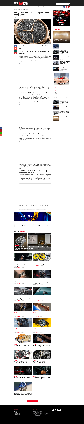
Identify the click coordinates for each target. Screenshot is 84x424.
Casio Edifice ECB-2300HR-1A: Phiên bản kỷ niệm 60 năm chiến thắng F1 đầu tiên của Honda (22, 362)
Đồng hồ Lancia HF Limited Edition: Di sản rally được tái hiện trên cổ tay (41, 346)
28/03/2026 (41, 316)
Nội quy (18, 0)
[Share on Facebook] (15, 46)
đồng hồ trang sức (42, 209)
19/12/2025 (41, 348)
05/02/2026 (22, 348)
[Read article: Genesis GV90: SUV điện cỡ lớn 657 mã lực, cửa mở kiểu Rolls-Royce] (56, 57)
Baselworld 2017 (23, 209)
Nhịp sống (19, 9)
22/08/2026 (61, 59)
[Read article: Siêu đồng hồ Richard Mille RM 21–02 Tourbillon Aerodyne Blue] (23, 419)
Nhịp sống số (23, 9)
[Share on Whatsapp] (15, 51)
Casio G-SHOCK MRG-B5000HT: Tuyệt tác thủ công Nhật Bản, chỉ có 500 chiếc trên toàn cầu (41, 394)
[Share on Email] (15, 48)
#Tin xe (22, 6)
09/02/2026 (41, 332)
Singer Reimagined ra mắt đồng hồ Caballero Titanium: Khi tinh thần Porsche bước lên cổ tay (22, 314)
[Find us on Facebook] (64, 7)
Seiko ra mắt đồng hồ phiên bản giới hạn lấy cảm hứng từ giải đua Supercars (23, 298)
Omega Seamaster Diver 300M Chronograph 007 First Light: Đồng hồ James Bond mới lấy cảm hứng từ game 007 (41, 282)
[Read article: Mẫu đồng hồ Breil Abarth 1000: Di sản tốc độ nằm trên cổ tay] (23, 370)
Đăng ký (68, 0)
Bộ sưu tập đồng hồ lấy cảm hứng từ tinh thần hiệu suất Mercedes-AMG (41, 378)
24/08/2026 (55, 41)
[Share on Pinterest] (15, 53)
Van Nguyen (19, 17)
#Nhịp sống (38, 6)
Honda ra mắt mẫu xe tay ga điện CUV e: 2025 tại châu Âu (64, 112)
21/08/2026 (61, 64)
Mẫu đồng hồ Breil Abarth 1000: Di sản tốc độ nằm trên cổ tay (22, 378)
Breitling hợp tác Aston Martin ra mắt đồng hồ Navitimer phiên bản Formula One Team (41, 330)
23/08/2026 (61, 53)
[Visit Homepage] (21, 3)
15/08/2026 (22, 267)
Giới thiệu (15, 0)
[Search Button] (69, 4)
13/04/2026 (41, 300)
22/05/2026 (41, 284)
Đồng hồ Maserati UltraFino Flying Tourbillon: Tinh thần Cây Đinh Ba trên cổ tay (41, 298)
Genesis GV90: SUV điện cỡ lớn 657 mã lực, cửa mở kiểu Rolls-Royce (64, 56)
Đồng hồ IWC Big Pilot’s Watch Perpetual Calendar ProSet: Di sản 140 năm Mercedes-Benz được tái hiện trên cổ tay (32, 247)
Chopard (37, 209)
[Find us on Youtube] (69, 7)
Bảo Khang (37, 265)
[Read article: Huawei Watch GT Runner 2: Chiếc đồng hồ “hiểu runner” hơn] (42, 307)
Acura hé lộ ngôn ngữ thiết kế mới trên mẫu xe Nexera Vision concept (65, 62)
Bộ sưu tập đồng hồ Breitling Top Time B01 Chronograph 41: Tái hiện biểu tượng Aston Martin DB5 (22, 265)
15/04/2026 (22, 300)
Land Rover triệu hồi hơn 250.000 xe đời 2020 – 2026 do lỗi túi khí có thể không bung (64, 51)
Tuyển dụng (32, 0)
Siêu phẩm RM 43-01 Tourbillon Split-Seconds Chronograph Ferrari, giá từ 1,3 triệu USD (41, 411)
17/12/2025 (22, 364)
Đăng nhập (64, 0)
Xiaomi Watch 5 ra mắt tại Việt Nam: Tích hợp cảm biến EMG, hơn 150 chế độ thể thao (23, 330)
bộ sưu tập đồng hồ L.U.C (31, 209)
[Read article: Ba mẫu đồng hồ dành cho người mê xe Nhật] (42, 257)
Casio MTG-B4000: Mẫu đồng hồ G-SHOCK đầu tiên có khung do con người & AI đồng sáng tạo (22, 411)
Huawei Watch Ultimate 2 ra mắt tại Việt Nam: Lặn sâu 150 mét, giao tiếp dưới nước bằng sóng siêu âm (23, 394)
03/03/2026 (22, 332)
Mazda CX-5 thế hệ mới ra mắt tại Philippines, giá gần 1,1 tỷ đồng (65, 106)
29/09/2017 (24, 17)
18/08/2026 (23, 249)
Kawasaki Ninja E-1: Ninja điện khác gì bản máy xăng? (64, 45)
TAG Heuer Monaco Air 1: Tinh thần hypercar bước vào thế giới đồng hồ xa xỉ (41, 362)
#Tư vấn (42, 6)
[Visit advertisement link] (32, 216)
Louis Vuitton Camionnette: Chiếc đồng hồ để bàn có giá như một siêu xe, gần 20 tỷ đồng (22, 346)
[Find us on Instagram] (66, 7)
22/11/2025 (41, 364)
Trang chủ (17, 6)
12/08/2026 (41, 265)
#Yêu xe (26, 6)
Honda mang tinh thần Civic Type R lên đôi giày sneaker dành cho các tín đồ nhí (64, 68)
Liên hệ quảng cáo (28, 0)
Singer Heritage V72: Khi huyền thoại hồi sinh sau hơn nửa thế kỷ (22, 282)
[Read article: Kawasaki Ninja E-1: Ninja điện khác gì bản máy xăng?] (56, 46)
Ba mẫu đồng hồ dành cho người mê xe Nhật (41, 264)
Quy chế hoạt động (22, 0)
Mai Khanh (19, 249)
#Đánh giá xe (31, 6)
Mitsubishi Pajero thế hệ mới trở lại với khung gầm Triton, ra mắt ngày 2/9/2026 (60, 40)
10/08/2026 (22, 283)
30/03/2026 (22, 316)
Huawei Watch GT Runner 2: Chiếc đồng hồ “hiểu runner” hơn (42, 314)
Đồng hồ (26, 9)
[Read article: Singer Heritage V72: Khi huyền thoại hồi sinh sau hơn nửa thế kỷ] (23, 274)
